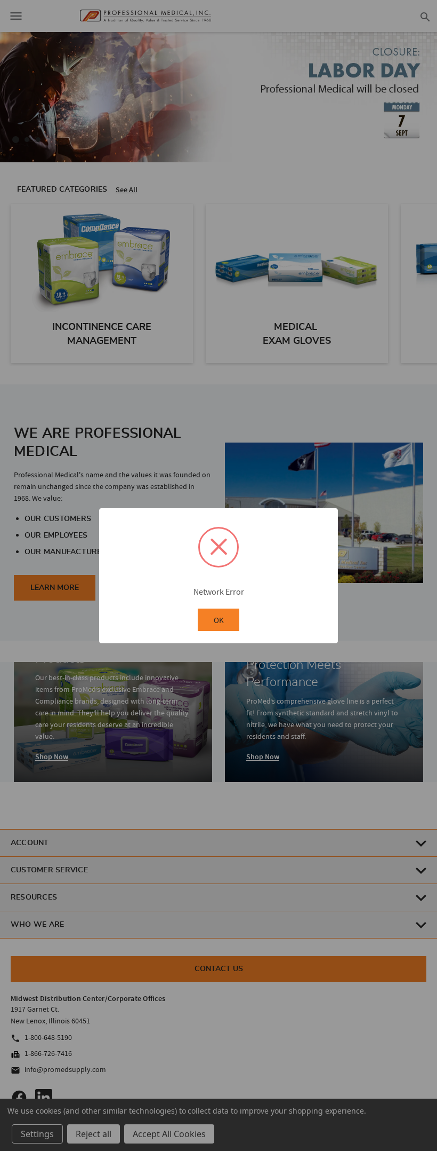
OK (219, 620)
